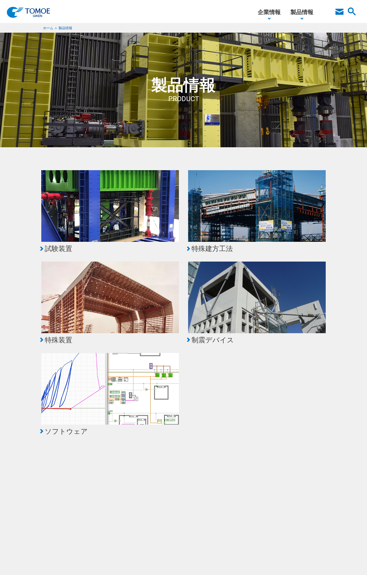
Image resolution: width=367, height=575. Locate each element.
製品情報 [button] (301, 12)
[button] (339, 14)
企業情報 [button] (269, 12)
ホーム (48, 28)
